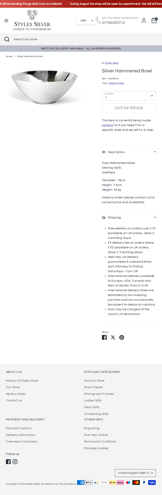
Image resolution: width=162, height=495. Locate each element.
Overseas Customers (21, 441)
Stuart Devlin (93, 387)
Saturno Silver (94, 380)
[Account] (144, 18)
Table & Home (116, 83)
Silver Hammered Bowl (30, 56)
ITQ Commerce (67, 484)
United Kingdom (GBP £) (133, 473)
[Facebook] (8, 461)
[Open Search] (6, 39)
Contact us (14, 400)
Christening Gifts (96, 414)
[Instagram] (15, 461)
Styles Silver (112, 63)
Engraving (92, 428)
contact (108, 125)
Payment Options (19, 428)
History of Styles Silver (22, 380)
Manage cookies (96, 448)
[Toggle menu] (6, 20)
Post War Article (96, 435)
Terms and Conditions (100, 441)
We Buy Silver (16, 393)
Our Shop (13, 387)
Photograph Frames (99, 393)
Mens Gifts (92, 407)
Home (9, 56)
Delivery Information (21, 435)
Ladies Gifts (93, 400)
